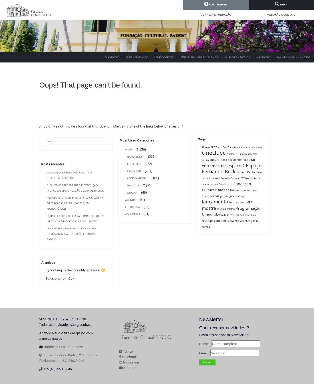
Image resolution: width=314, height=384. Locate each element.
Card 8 (233, 147)
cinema (231, 153)
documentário (237, 159)
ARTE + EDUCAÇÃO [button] (137, 57)
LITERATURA (132, 207)
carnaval (248, 147)
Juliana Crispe (238, 196)
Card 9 (240, 147)
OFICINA (132, 192)
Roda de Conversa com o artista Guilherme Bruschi (69, 175)
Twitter (128, 351)
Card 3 (225, 147)
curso (223, 159)
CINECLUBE (187, 57)
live (241, 202)
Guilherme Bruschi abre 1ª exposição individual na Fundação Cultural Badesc (75, 187)
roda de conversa (230, 215)
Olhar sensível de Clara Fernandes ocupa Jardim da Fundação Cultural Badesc (75, 218)
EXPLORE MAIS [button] (285, 57)
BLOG (128, 149)
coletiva (205, 160)
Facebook (129, 357)
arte (220, 147)
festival (245, 178)
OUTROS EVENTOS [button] (208, 57)
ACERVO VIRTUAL (137, 178)
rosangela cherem (214, 221)
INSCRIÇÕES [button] (263, 57)
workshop (245, 221)
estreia (205, 178)
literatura (234, 202)
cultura (215, 160)
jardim (224, 196)
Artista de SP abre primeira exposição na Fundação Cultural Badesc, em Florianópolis (75, 203)
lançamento (215, 201)
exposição (214, 178)
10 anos (206, 147)
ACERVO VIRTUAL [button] (164, 57)
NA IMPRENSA (135, 156)
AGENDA (305, 57)
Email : (204, 353)
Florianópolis (226, 184)
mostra (209, 208)
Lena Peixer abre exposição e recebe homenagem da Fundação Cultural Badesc (71, 234)
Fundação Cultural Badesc (63, 347)
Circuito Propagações (246, 153)
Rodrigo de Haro (248, 215)
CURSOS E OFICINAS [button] (238, 57)
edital (251, 159)
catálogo (258, 147)
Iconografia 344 (210, 196)
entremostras (214, 165)
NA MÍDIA (133, 185)
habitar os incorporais (244, 190)
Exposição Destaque (230, 178)
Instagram (130, 362)
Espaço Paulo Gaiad (249, 172)
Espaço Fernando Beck (232, 168)
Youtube (129, 367)
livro (248, 202)
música (221, 209)
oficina (231, 209)
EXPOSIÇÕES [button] (112, 57)
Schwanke (233, 221)
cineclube (214, 152)
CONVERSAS (132, 214)
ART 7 (214, 147)
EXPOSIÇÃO (134, 171)
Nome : (204, 343)
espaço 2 (236, 166)
